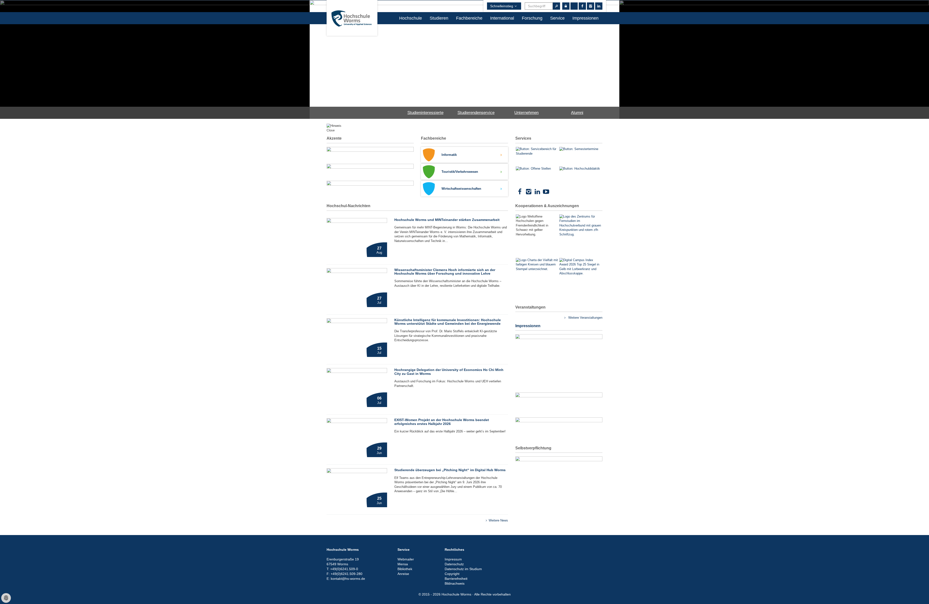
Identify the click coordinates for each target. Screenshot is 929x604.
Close (331, 130)
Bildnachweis (454, 583)
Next (626, 53)
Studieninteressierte (425, 112)
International (502, 18)
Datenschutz (454, 564)
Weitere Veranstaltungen (584, 317)
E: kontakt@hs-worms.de (346, 579)
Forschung (532, 18)
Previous (302, 53)
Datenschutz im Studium (463, 569)
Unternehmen (526, 112)
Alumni (577, 112)
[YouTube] (546, 191)
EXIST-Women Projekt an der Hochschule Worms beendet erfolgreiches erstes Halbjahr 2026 (441, 421)
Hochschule (410, 18)
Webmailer (405, 559)
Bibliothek (404, 569)
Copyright (452, 574)
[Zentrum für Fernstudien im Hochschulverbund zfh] (580, 225)
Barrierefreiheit (456, 579)
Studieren (439, 18)
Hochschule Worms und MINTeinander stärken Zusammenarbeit (447, 220)
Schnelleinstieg (501, 6)
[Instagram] (590, 6)
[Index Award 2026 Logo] (580, 279)
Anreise (403, 574)
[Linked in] (598, 6)
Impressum (453, 559)
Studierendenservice (475, 112)
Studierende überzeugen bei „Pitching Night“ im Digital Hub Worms (450, 470)
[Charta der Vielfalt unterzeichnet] (537, 273)
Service (557, 18)
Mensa (402, 564)
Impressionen (585, 18)
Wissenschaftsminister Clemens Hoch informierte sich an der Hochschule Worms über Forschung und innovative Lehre (444, 271)
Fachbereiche (469, 18)
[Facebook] (519, 191)
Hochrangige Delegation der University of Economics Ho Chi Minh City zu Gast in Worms (448, 371)
